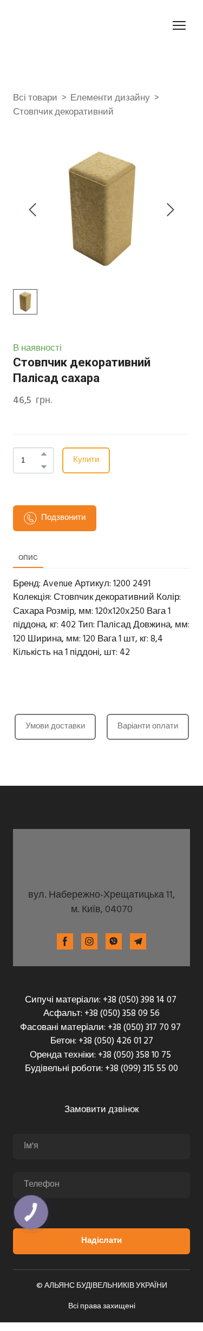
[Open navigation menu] (179, 25)
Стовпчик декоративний (63, 112)
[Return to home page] (73, 25)
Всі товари (35, 98)
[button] (44, 454)
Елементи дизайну (110, 98)
